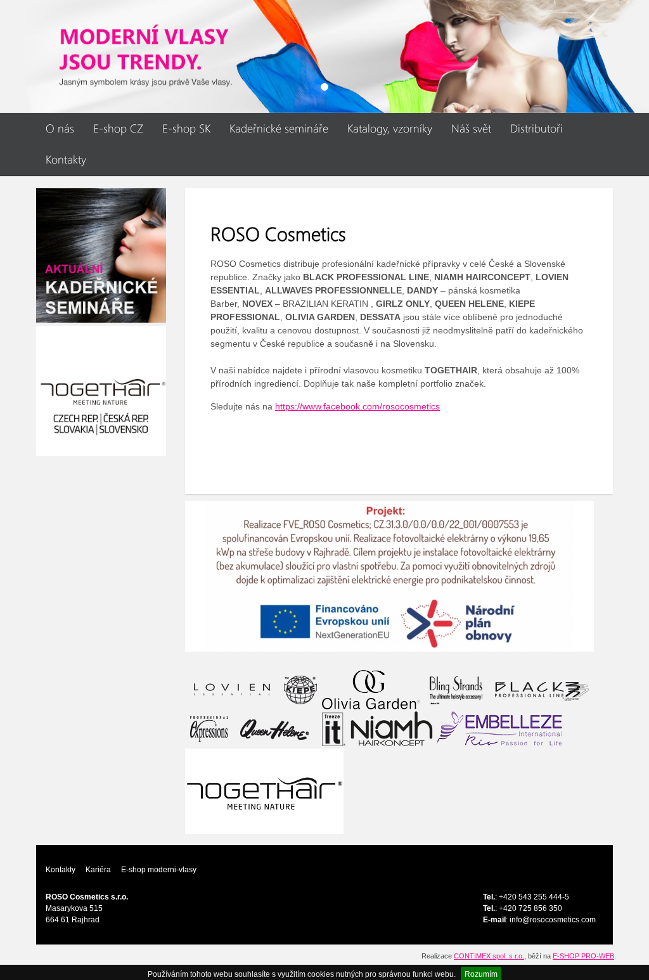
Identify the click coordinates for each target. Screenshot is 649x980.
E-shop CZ (118, 128)
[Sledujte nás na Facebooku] (324, 56)
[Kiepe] (300, 689)
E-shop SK (186, 128)
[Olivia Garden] (371, 689)
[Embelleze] (499, 728)
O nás (60, 128)
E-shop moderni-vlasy (158, 869)
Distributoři (536, 128)
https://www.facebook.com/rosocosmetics (357, 406)
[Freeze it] (332, 728)
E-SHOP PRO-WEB (583, 956)
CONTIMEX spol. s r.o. (489, 956)
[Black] (541, 689)
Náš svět (471, 128)
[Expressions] (210, 728)
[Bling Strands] (454, 689)
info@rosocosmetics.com (553, 919)
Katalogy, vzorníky (389, 128)
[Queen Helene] (275, 728)
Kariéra (98, 869)
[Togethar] (101, 389)
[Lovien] (232, 689)
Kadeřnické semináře (278, 128)
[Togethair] (264, 790)
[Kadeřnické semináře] (101, 254)
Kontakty (66, 159)
